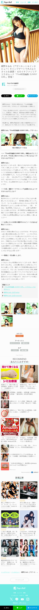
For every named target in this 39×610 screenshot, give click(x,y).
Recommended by (26, 472)
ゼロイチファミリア (14, 343)
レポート (22, 595)
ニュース (23, 2)
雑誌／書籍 (24, 350)
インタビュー (19, 335)
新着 (17, 2)
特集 (27, 595)
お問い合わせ (22, 603)
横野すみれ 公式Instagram (13, 296)
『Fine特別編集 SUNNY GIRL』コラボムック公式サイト (20, 288)
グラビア (15, 350)
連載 (29, 2)
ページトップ (19, 580)
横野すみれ (25, 343)
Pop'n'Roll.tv (19, 355)
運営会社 (15, 603)
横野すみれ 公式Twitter (12, 292)
